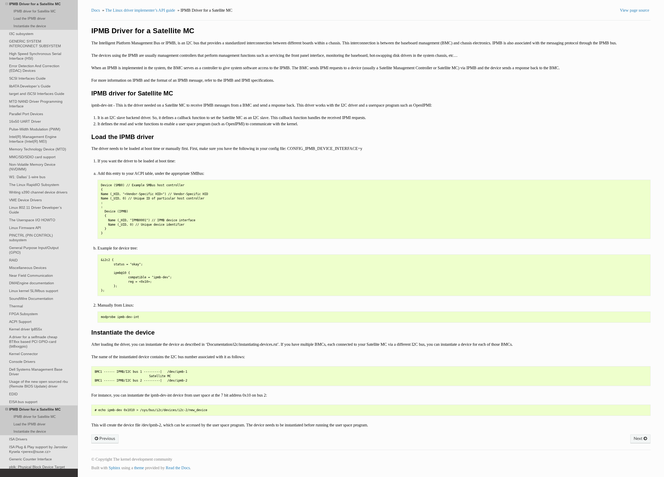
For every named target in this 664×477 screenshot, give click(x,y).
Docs (95, 10)
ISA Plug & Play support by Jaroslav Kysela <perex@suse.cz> (38, 449)
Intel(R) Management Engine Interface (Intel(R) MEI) (33, 139)
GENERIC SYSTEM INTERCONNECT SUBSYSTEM (35, 43)
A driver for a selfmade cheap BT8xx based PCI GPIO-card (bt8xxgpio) (33, 341)
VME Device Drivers (25, 200)
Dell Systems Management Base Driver (36, 371)
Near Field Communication (31, 275)
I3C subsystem (21, 34)
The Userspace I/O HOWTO (32, 220)
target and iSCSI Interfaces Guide (36, 94)
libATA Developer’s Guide (30, 86)
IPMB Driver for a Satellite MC (35, 4)
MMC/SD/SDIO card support (32, 157)
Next (639, 439)
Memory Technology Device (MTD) (37, 149)
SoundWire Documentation (31, 298)
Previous (106, 439)
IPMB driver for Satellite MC (34, 11)
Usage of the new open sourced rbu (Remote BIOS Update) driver (38, 383)
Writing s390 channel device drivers (38, 192)
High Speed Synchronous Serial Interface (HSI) (35, 56)
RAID (13, 260)
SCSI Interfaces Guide (27, 78)
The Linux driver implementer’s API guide (140, 10)
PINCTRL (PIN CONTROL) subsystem (31, 237)
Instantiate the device (29, 26)
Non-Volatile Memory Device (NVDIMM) (32, 166)
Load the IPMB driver (29, 18)
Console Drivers (22, 362)
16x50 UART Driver (25, 121)
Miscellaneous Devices (27, 268)
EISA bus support (23, 402)
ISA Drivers (18, 439)
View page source (634, 10)
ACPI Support (20, 322)
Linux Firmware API (25, 228)
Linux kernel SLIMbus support (33, 291)
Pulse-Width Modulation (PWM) (34, 129)
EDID (13, 394)
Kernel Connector (23, 354)
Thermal (16, 306)
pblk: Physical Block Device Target (37, 467)
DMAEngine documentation (31, 283)
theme (139, 468)
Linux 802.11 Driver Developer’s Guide (35, 209)
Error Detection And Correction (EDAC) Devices (34, 68)
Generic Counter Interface (30, 459)
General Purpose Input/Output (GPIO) (34, 250)
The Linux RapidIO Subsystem (34, 185)
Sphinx (114, 468)
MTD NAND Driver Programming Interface (36, 103)
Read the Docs (178, 468)
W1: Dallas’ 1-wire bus (27, 177)
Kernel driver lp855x (25, 329)
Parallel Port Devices (26, 114)
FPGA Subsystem (23, 314)
